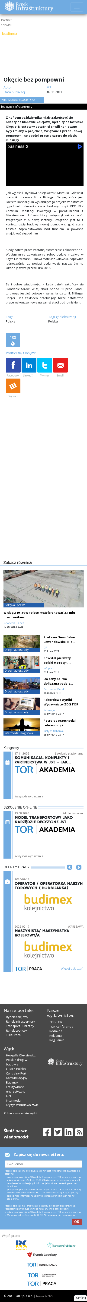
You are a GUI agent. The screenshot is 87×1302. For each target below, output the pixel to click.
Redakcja (55, 1031)
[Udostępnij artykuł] (29, 368)
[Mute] (38, 181)
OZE (9, 1096)
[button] (69, 874)
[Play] (12, 181)
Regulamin (56, 1040)
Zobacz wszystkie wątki (20, 1113)
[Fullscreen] (77, 181)
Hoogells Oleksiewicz (21, 1055)
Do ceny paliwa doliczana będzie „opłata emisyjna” (57, 683)
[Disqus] (45, 500)
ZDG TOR (55, 1022)
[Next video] (25, 181)
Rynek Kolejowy (17, 1017)
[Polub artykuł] (13, 368)
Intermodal (13, 1100)
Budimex (12, 1082)
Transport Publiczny (20, 1026)
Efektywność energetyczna (16, 1089)
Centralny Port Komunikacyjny (16, 1075)
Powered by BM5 (44, 1296)
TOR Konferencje (61, 1026)
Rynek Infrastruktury (20, 1021)
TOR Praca (13, 1035)
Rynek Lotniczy (16, 1030)
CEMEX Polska (16, 1069)
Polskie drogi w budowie (16, 1062)
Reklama (55, 1035)
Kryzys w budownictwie (22, 1105)
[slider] (44, 175)
